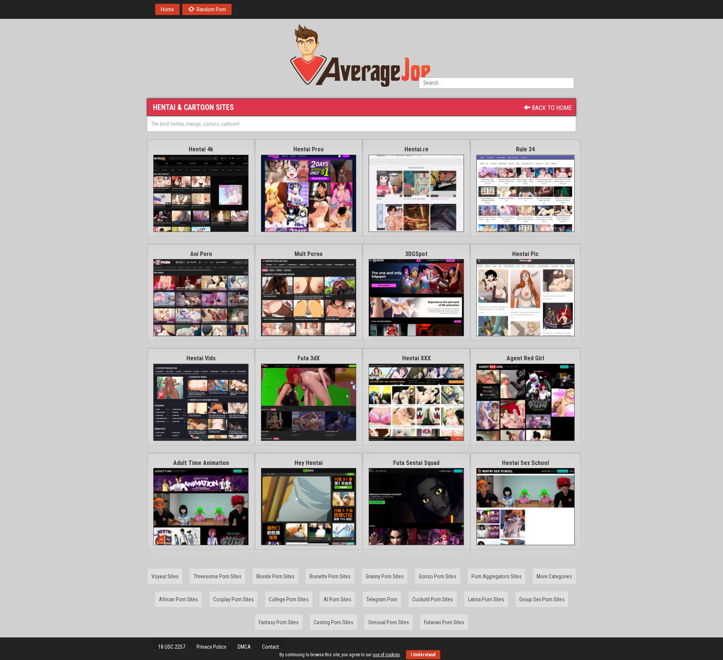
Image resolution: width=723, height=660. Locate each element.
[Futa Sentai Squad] (416, 506)
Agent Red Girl (525, 358)
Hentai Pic (525, 254)
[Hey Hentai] (308, 506)
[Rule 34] (525, 193)
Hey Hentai (308, 462)
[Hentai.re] (416, 193)
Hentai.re (416, 149)
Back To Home (551, 107)
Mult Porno (308, 254)
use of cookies (386, 654)
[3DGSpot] (416, 297)
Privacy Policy (211, 647)
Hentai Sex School (525, 462)
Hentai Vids (201, 358)
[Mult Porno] (308, 297)
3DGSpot (416, 254)
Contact (270, 647)
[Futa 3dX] (308, 402)
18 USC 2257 (171, 647)
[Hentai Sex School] (525, 506)
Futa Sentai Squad (416, 462)
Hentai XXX (416, 358)
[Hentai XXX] (416, 402)
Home (167, 9)
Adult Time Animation (201, 462)
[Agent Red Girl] (525, 402)
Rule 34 (525, 149)
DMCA (244, 647)
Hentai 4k (201, 149)
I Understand (423, 654)
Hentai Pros (308, 149)
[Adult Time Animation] (201, 506)
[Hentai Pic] (525, 297)
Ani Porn (201, 254)
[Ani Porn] (201, 297)
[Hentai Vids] (201, 402)
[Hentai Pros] (308, 193)
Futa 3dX (308, 358)
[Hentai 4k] (201, 193)
